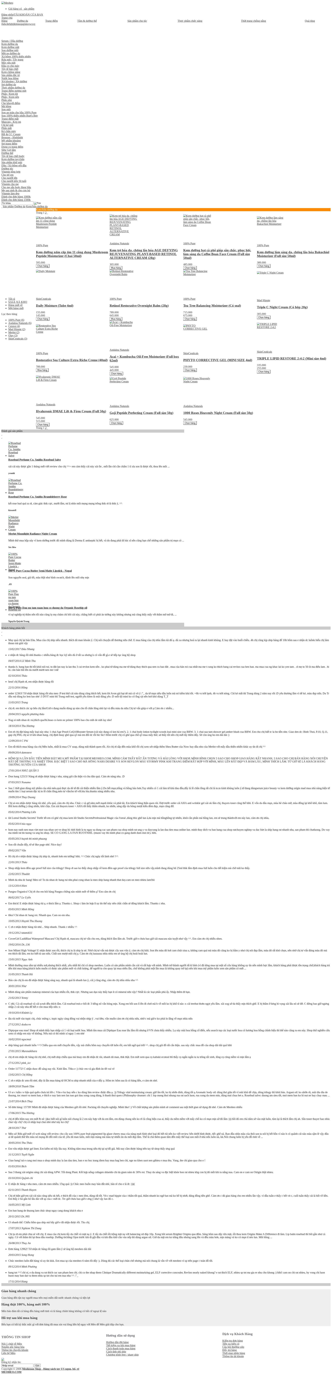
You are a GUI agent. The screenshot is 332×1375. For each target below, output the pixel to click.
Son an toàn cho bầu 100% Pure (18, 112)
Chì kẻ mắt (7, 125)
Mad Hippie (16, 329)
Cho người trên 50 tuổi (13, 181)
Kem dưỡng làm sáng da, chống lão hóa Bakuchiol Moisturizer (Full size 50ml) (293, 254)
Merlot (13, 332)
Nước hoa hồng (10, 78)
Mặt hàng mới (16, 308)
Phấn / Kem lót (9, 93)
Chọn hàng (42, 266)
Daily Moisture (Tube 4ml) (54, 305)
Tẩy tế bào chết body (12, 156)
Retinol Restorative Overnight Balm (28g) (139, 305)
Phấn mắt (6, 128)
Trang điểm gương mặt (13, 90)
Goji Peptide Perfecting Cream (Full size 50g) (141, 413)
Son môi (6, 109)
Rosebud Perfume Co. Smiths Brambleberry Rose (37, 496)
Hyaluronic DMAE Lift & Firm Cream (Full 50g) (71, 411)
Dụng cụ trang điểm (12, 146)
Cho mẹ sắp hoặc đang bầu (16, 187)
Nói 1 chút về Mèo (11, 1343)
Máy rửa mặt (8, 62)
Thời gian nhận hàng (233, 1353)
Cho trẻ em (7, 174)
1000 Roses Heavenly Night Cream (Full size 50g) (218, 413)
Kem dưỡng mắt (10, 47)
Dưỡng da (19, 206)
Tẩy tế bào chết (9, 68)
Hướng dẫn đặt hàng (117, 1342)
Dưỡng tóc (7, 168)
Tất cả (11, 298)
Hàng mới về (15, 305)
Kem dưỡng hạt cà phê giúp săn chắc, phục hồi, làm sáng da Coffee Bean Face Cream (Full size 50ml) (217, 254)
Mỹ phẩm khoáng (11, 140)
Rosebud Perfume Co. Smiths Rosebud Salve (34, 459)
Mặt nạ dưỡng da (10, 53)
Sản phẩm (8, 206)
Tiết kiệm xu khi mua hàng (120, 1345)
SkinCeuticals (17, 338)
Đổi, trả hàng (229, 1350)
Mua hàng (116, 268)
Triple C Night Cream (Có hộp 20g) (282, 307)
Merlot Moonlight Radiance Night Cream (32, 533)
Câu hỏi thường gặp (233, 1346)
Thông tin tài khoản (233, 1356)
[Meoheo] (7, 2)
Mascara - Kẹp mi (11, 121)
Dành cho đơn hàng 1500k (16, 199)
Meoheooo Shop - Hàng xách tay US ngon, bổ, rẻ (50, 1368)
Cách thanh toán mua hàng (120, 1348)
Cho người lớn (9, 177)
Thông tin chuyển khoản (14, 1350)
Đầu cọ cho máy (10, 65)
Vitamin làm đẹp (10, 193)
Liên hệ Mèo (8, 1353)
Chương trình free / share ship (122, 1354)
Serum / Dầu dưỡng (12, 40)
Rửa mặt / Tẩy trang (12, 59)
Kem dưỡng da (9, 44)
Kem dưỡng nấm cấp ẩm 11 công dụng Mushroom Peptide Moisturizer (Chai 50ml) (72, 254)
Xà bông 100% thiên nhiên (16, 56)
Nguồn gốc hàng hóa (12, 1346)
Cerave (14, 326)
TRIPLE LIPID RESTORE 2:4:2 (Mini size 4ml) (291, 358)
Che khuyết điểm (10, 103)
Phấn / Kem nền (10, 96)
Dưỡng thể (7, 153)
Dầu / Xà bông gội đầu (13, 165)
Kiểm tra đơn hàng (232, 1340)
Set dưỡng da (8, 84)
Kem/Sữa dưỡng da (37, 206)
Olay (12, 335)
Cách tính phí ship (116, 1351)
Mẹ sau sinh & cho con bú (15, 190)
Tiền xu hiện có (230, 1343)
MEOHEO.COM (11, 1372)
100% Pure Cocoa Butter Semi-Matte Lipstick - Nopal (40, 570)
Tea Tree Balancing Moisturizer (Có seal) (212, 305)
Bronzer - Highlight (12, 137)
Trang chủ (6, 17)
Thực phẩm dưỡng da (13, 87)
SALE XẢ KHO (17, 301)
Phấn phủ (6, 100)
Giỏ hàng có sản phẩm (21, 8)
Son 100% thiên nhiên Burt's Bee (19, 115)
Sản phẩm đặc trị (10, 75)
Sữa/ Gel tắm (8, 149)
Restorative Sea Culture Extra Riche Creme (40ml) (72, 360)
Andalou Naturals (19, 323)
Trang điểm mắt (10, 118)
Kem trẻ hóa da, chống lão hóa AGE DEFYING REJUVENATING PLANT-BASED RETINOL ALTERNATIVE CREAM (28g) (144, 254)
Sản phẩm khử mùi (11, 162)
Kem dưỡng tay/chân (12, 159)
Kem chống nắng (10, 72)
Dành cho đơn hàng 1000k (16, 196)
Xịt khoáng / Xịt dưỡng (14, 81)
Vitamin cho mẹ (10, 184)
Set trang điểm (9, 143)
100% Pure (16, 319)
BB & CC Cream (10, 134)
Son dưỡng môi (9, 50)
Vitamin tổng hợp (10, 171)
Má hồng (6, 106)
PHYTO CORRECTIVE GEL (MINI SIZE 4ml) (217, 360)
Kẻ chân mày (8, 131)
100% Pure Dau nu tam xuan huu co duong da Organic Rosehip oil (47, 607)
